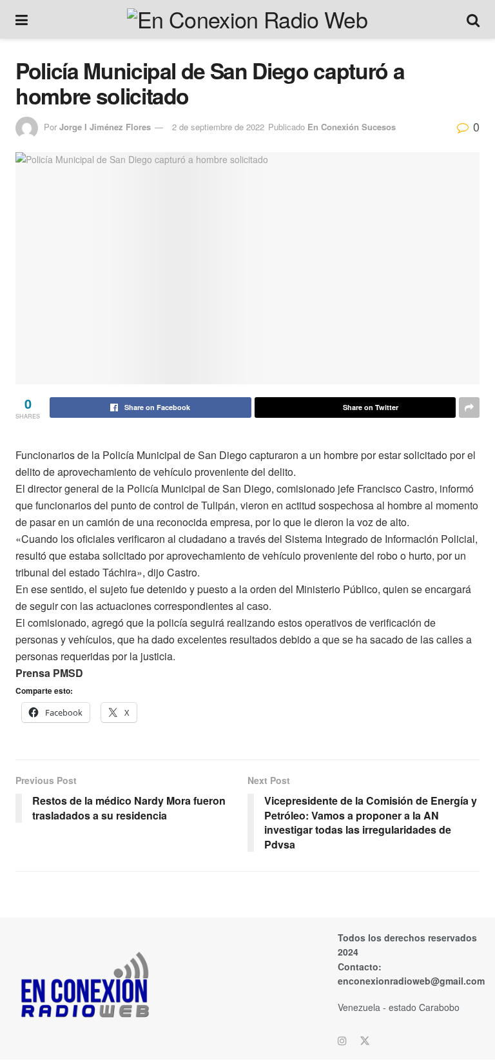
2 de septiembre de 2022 (218, 127)
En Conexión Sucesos (351, 127)
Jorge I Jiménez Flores (105, 127)
